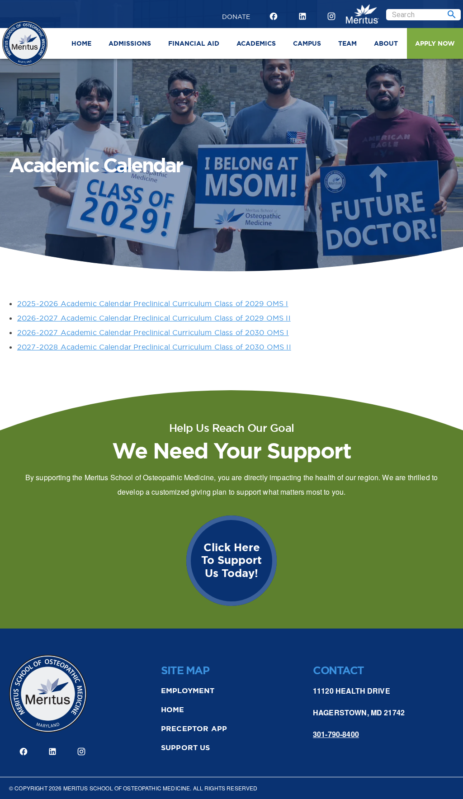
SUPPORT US (185, 747)
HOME (172, 709)
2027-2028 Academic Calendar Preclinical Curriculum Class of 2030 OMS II (154, 346)
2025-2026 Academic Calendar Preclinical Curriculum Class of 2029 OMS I (152, 303)
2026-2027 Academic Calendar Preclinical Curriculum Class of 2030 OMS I (153, 332)
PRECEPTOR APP (194, 728)
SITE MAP (185, 670)
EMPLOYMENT (188, 690)
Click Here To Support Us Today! (231, 560)
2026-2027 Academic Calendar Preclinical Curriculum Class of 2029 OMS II (154, 317)
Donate (236, 16)
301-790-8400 (336, 734)
